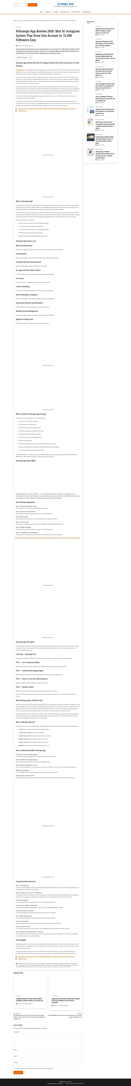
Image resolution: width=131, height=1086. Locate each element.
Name (15, 1049)
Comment (16, 1032)
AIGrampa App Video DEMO (37, 965)
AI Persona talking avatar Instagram (43, 963)
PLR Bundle (99, 94)
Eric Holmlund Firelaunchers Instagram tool (25, 966)
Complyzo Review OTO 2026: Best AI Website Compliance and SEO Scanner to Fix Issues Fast (29, 1000)
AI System (55, 11)
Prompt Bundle (100, 119)
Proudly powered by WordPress (55, 1083)
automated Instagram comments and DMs (53, 965)
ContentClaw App (64, 11)
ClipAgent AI (48, 11)
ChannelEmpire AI (86, 11)
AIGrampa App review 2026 (25, 965)
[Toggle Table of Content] (29, 57)
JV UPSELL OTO (65, 4)
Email (15, 1056)
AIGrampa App (54, 963)
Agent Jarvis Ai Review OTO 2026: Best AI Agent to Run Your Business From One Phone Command (66, 1000)
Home (41, 11)
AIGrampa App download (64, 963)
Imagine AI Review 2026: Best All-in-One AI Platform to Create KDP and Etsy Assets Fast (105, 111)
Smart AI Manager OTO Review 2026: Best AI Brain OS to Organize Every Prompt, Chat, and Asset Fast (105, 86)
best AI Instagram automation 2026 (70, 965)
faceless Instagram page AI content (42, 966)
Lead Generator (100, 66)
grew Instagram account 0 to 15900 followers (60, 966)
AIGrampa (39, 86)
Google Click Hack (75, 11)
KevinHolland (30, 45)
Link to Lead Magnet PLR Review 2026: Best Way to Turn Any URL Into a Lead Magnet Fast (105, 99)
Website (15, 1062)
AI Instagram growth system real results (26, 963)
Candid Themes (80, 1083)
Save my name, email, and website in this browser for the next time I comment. (34, 1068)
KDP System (99, 106)
